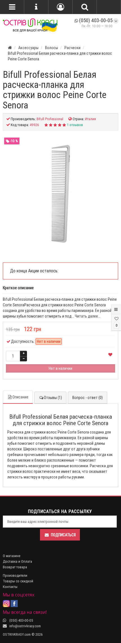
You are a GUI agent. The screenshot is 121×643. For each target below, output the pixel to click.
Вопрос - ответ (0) (87, 397)
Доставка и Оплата (17, 561)
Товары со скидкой (18, 581)
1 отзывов (75, 124)
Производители (15, 575)
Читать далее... (87, 316)
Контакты (10, 586)
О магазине (11, 555)
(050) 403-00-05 (95, 20)
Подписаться (63, 534)
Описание (20, 397)
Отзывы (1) (53, 397)
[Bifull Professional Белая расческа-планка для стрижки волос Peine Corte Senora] (60, 193)
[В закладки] (110, 355)
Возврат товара (15, 567)
